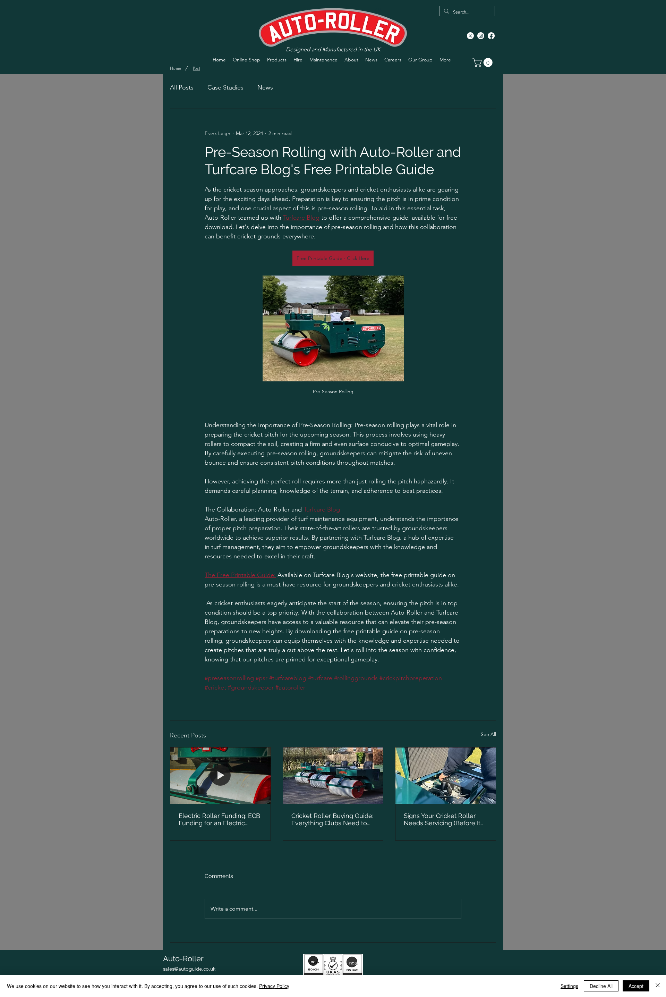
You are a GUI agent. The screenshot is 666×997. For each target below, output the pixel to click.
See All (488, 734)
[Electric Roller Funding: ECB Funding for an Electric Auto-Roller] (220, 775)
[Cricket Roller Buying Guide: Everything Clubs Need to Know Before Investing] (333, 775)
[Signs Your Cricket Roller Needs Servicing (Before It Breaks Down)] (445, 775)
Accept (636, 985)
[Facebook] (491, 35)
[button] (483, 62)
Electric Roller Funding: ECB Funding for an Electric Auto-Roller (219, 819)
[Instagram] (480, 35)
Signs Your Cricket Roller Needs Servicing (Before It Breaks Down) (442, 819)
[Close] (658, 985)
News (265, 87)
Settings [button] (569, 985)
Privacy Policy (274, 985)
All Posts (182, 87)
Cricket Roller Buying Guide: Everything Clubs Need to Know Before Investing (332, 819)
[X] (470, 35)
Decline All (601, 985)
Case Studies (225, 87)
